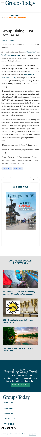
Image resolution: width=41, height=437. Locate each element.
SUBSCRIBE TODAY (20, 385)
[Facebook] (2, 428)
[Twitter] (5, 428)
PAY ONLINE (9, 424)
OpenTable (17, 168)
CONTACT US (9, 419)
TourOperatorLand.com (10, 55)
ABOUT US (8, 413)
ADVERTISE (8, 403)
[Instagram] (15, 428)
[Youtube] (8, 428)
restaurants (6, 168)
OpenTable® (31, 52)
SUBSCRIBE (9, 408)
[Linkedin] (12, 428)
